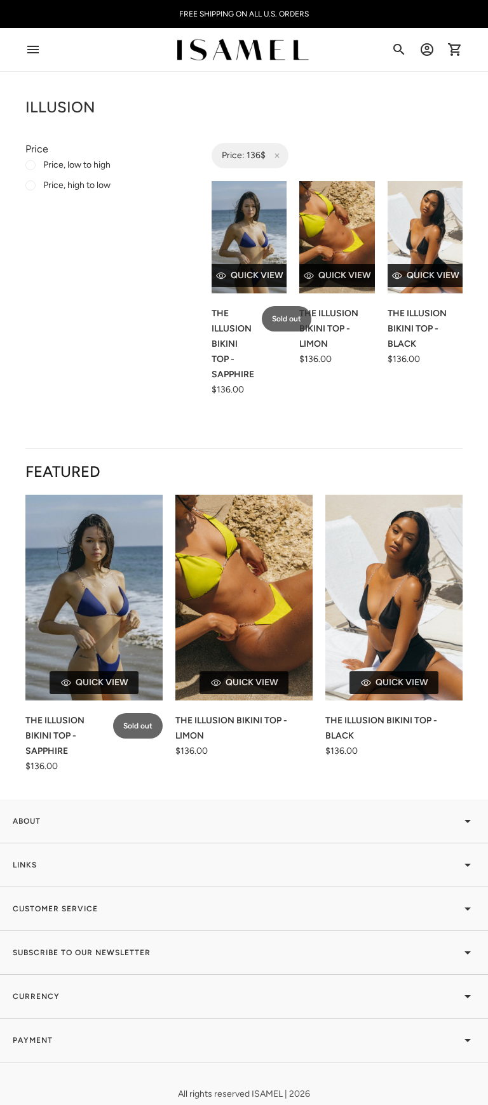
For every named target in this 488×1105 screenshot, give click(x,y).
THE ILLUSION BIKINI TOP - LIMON (328, 328)
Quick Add (345, 275)
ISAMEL (268, 1093)
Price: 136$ (244, 155)
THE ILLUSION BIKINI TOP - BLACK (417, 328)
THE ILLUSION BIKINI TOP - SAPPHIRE (233, 344)
